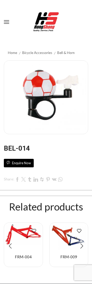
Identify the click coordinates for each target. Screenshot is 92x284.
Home (12, 53)
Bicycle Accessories (37, 53)
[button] (10, 246)
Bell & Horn (66, 53)
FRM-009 (68, 256)
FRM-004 (23, 256)
